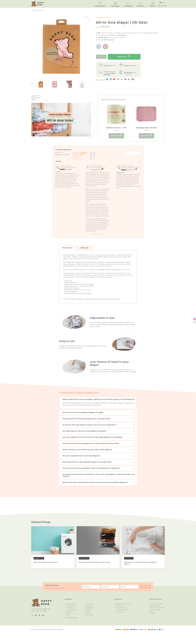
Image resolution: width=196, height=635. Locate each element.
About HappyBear (155, 605)
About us (153, 6)
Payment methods (121, 607)
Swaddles (88, 609)
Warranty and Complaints (157, 607)
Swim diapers (89, 603)
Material (84, 247)
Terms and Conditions (122, 609)
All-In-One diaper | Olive (98, 167)
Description (67, 247)
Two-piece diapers (71, 609)
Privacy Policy (119, 611)
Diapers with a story (156, 603)
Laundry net (89, 613)
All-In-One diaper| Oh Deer (68, 167)
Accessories (140, 6)
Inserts (68, 615)
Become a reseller (155, 609)
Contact (152, 613)
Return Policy (119, 605)
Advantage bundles (71, 617)
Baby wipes (69, 611)
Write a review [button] (133, 153)
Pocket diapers (70, 607)
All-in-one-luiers (40, 10)
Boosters (68, 613)
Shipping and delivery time (123, 603)
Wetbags (88, 611)
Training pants (90, 605)
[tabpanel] (61, 47)
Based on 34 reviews (62, 154)
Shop (32, 10)
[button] (159, 5)
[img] (64, 166)
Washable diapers (100, 6)
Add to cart (122, 57)
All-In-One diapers (71, 605)
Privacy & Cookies (57, 629)
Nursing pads (89, 615)
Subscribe (145, 586)
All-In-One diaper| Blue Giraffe (130, 167)
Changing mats (90, 607)
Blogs (151, 611)
